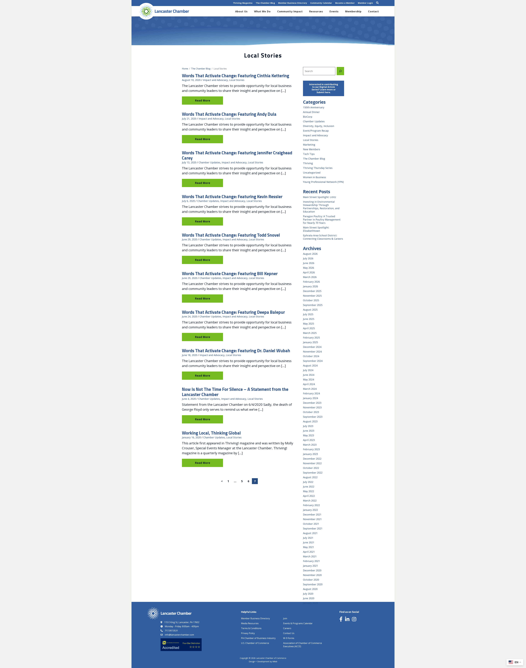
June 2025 (308, 319)
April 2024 (309, 384)
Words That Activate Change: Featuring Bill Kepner (230, 273)
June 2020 (308, 598)
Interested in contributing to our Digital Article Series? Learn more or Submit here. (323, 88)
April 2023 (309, 440)
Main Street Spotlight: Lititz (319, 197)
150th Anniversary (313, 107)
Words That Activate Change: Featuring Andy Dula (229, 114)
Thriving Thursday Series (317, 168)
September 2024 (312, 360)
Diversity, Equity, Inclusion (318, 126)
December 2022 (312, 458)
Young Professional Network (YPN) (323, 182)
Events (333, 11)
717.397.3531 (171, 630)
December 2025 (312, 291)
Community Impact (290, 11)
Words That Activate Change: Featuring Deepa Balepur (233, 312)
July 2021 (308, 537)
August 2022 (310, 477)
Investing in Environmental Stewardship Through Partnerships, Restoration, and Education (321, 206)
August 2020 (310, 589)
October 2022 (311, 468)
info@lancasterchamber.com (179, 634)
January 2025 (310, 342)
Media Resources (250, 623)
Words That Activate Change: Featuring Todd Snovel (231, 235)
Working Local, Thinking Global (211, 433)
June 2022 (308, 486)
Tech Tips (309, 154)
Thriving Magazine (242, 3)
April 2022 (309, 496)
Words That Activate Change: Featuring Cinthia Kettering (235, 75)
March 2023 (310, 444)
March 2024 (310, 388)
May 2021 (308, 547)
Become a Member (345, 3)
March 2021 (310, 556)
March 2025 (310, 333)
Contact (373, 11)
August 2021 (310, 533)
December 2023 (312, 402)
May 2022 (308, 491)
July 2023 (308, 426)
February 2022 (311, 505)
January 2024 (310, 398)
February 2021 (311, 561)
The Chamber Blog (265, 3)
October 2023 (311, 412)
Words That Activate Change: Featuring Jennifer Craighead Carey (237, 155)
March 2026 (310, 277)
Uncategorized (311, 172)
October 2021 (311, 523)
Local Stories (236, 80)
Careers (287, 628)
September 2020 (312, 584)
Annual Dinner (311, 112)
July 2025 (308, 314)
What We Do (262, 11)
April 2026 (309, 272)
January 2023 (310, 454)
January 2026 (310, 286)
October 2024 (311, 356)
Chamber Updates (209, 162)
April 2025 (309, 328)
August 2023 (310, 421)
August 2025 (310, 309)
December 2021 (312, 514)
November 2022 (312, 463)
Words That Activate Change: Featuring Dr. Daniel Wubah (236, 350)
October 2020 (311, 579)
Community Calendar (321, 3)
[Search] (340, 71)
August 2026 (310, 253)
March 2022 (310, 500)
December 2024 (312, 347)
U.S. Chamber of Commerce (255, 643)
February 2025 (311, 337)
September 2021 (312, 528)
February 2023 (311, 449)
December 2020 (312, 570)
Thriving (308, 163)
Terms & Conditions (251, 628)
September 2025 (312, 305)
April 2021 (309, 551)
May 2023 (308, 435)
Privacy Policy (248, 633)
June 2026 (308, 263)
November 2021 (312, 519)
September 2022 (312, 472)
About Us (241, 11)
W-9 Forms (288, 638)
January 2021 (310, 565)
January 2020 (310, 603)
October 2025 (311, 300)
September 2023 (312, 416)
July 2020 (308, 593)
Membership (353, 11)
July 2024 (308, 370)
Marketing (309, 144)
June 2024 (308, 374)
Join (285, 618)
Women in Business (314, 177)
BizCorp (307, 116)
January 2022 (310, 509)
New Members (311, 149)
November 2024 (312, 351)
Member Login (365, 3)
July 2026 (308, 258)
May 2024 (308, 379)
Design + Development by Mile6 (263, 661)
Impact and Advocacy (215, 80)
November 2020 (312, 575)
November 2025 (312, 295)
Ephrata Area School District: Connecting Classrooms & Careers (323, 237)
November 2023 (312, 407)
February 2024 (311, 393)
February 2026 (311, 281)
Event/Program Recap (316, 130)
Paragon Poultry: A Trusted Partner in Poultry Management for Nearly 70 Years (322, 219)
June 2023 (308, 430)
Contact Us (288, 633)
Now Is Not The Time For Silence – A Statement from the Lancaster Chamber (235, 392)
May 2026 (308, 267)
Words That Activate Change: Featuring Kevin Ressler (232, 196)
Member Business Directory (292, 3)
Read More (202, 100)
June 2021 (308, 542)
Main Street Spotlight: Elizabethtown (316, 229)
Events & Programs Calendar (298, 623)
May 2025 (308, 323)
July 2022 (308, 482)
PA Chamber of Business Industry (258, 638)
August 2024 (310, 365)
